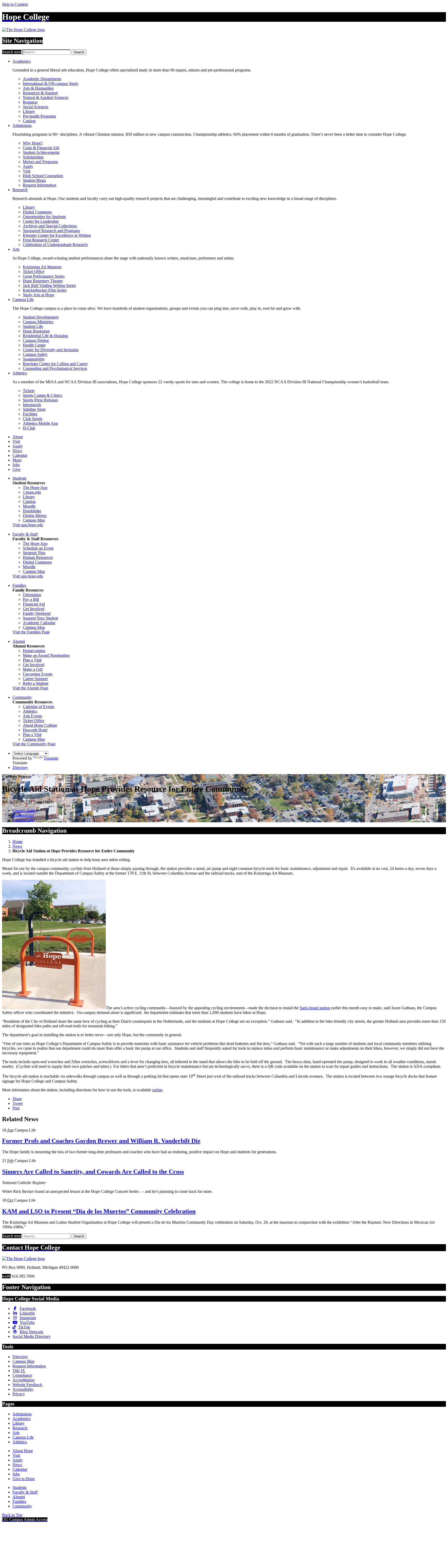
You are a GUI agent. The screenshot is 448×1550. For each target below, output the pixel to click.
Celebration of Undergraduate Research (55, 244)
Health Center (34, 345)
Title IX (18, 1370)
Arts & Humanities (38, 88)
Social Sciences (35, 107)
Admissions (22, 125)
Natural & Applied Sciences (45, 97)
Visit (26, 171)
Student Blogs (34, 180)
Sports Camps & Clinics (42, 395)
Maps (17, 460)
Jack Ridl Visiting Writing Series (49, 285)
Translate (51, 758)
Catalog (29, 121)
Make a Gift (33, 669)
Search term (12, 52)
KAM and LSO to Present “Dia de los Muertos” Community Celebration (98, 1211)
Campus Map (34, 520)
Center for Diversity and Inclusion (51, 350)
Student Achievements (41, 152)
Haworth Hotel (35, 730)
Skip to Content (15, 4)
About (17, 437)
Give (16, 469)
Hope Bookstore (36, 331)
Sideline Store (34, 409)
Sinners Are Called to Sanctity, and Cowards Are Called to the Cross (93, 1171)
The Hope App (35, 487)
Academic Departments (42, 79)
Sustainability (34, 359)
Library (29, 111)
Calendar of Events (38, 706)
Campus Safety (35, 354)
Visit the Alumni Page (30, 688)
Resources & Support (40, 93)
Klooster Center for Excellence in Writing (57, 235)
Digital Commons (37, 212)
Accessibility (22, 1389)
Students (19, 478)
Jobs (16, 465)
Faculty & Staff (25, 534)
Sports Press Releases (40, 400)
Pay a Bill (31, 599)
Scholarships (33, 157)
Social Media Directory (31, 1336)
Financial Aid (34, 604)
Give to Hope (23, 1478)
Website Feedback (27, 1384)
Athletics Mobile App (40, 423)
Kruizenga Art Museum (42, 267)
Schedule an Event (38, 548)
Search (79, 52)
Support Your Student (40, 618)
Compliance (22, 1375)
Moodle (29, 506)
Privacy (18, 1394)
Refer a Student (35, 683)
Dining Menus (34, 515)
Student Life (33, 326)
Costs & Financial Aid (41, 148)
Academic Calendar (39, 623)
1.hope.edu (32, 492)
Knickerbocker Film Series (45, 290)
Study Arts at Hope (38, 295)
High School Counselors (43, 176)
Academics (21, 61)
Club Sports (32, 418)
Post (15, 1108)
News (17, 451)
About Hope (22, 1450)
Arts (15, 249)
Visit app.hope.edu (27, 525)
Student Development (40, 317)
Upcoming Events (37, 674)
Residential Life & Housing (45, 336)
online (157, 1090)
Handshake (32, 511)
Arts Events (32, 716)
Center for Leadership (41, 221)
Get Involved (33, 609)
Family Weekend (37, 613)
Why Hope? (33, 143)
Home (17, 841)
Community (22, 697)
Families (19, 585)
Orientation (32, 595)
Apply (28, 166)
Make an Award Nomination (46, 655)
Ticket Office (33, 271)
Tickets (28, 390)
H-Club (29, 428)
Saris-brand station (315, 1008)
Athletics (19, 373)
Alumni (18, 641)
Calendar (19, 455)
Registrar (30, 102)
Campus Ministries (38, 322)
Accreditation (23, 1380)
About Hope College (40, 725)
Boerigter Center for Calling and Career (55, 364)
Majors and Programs (40, 162)
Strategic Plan (34, 553)
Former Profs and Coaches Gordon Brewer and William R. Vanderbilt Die (101, 1140)
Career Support (35, 678)
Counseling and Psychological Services (55, 368)
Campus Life (23, 299)
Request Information (39, 185)
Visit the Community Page (33, 744)
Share (17, 1099)
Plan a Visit (32, 660)
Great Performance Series (44, 276)
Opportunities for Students (44, 216)
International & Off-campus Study (51, 83)
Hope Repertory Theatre (43, 281)
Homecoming (34, 650)
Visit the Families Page (31, 632)
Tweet (17, 1103)
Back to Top (12, 1515)
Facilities (30, 414)
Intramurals (32, 404)
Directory (20, 767)
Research (19, 190)
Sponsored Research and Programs (51, 230)
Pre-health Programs (39, 116)
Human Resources (38, 557)
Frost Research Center (41, 240)
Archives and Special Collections (50, 226)
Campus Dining (36, 340)
